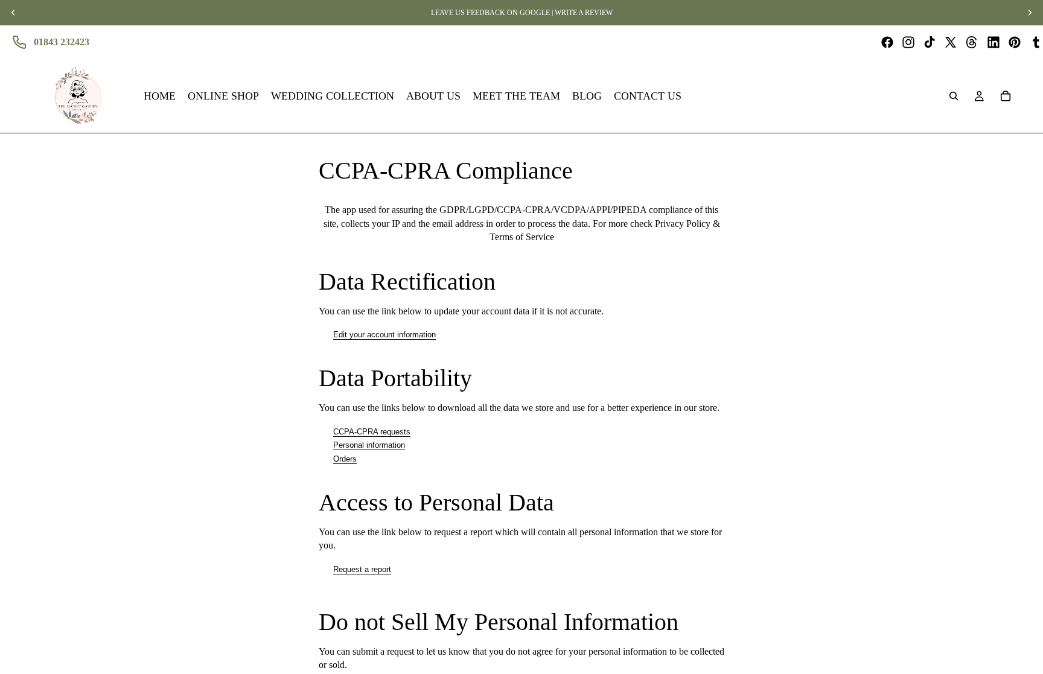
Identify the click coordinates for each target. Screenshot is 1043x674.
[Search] (953, 96)
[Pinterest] (1014, 42)
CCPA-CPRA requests (371, 431)
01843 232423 (61, 42)
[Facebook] (887, 42)
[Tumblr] (1036, 42)
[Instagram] (908, 42)
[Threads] (972, 42)
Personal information (369, 445)
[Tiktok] (929, 42)
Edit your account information (384, 334)
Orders (345, 458)
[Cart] (1005, 96)
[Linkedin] (993, 42)
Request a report (362, 569)
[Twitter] (950, 42)
